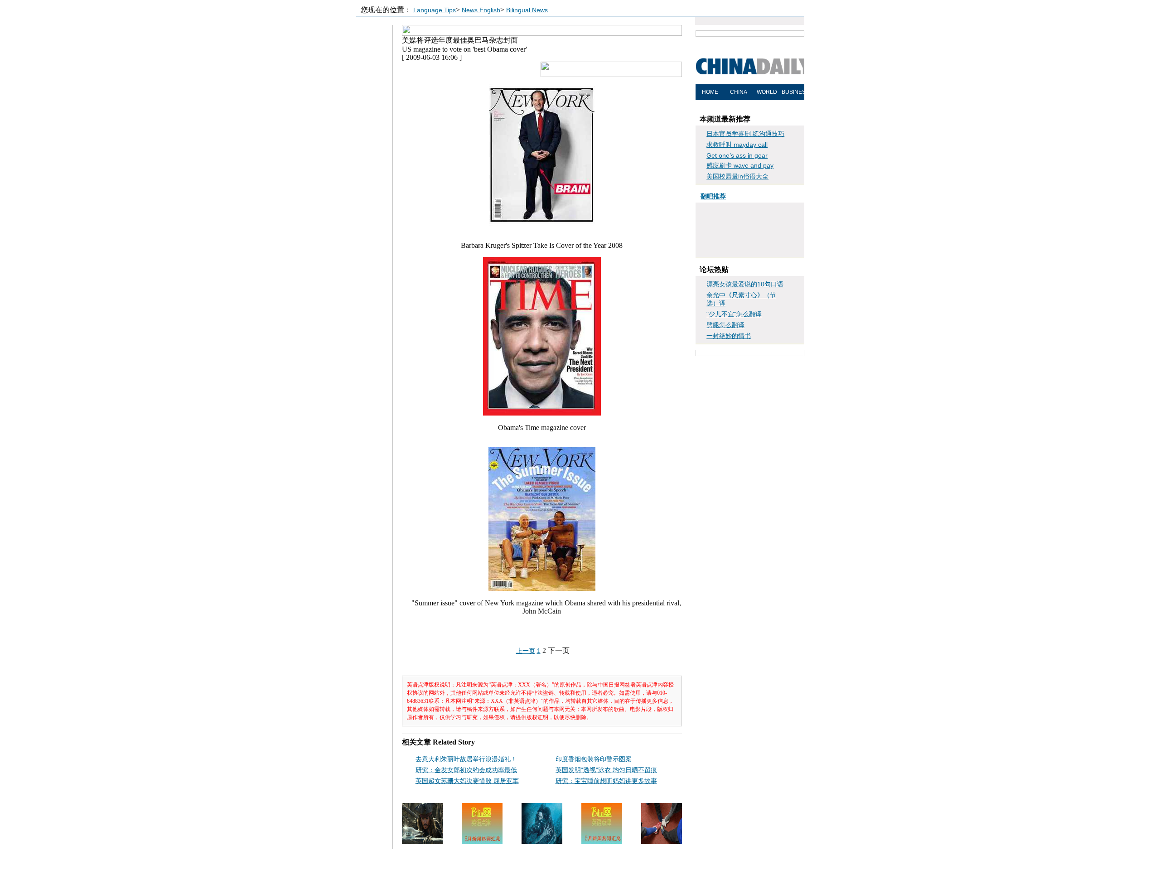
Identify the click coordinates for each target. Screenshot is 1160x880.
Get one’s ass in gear (737, 155)
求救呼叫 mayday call (737, 144)
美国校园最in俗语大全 (737, 176)
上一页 (525, 650)
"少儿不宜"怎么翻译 (734, 314)
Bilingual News (527, 10)
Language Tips (434, 10)
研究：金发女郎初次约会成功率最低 (466, 770)
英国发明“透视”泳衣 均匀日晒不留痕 (606, 770)
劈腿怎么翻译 (725, 325)
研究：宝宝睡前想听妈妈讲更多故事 (606, 780)
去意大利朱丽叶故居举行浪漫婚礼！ (466, 759)
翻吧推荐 (713, 196)
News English (481, 10)
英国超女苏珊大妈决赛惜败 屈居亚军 (467, 780)
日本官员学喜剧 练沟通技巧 (745, 133)
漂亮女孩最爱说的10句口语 (744, 284)
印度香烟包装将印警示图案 (594, 759)
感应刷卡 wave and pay (739, 165)
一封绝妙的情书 (728, 335)
